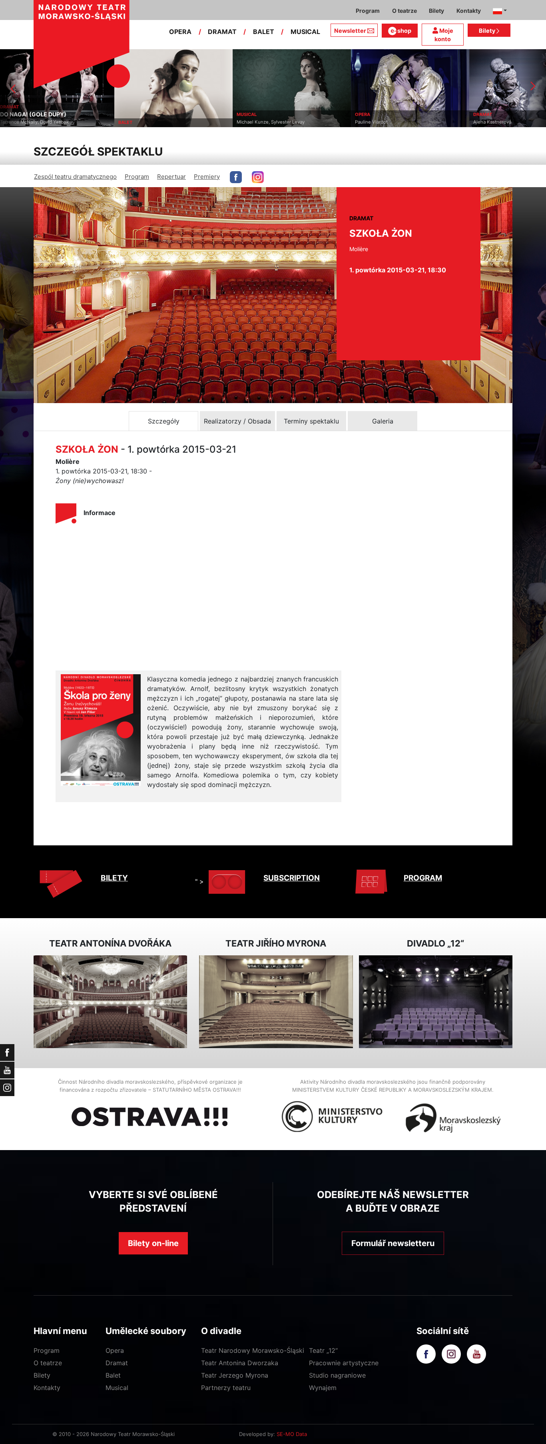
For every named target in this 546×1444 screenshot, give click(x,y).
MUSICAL (305, 32)
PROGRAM (423, 878)
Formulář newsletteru (392, 1243)
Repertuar (171, 176)
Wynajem (323, 1388)
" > (199, 881)
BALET (263, 32)
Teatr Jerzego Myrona (234, 1375)
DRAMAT (222, 32)
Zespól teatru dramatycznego (75, 176)
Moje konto (443, 35)
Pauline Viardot (257, 122)
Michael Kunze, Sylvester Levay (156, 122)
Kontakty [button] (468, 10)
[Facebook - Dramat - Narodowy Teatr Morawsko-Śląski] (236, 177)
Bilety (487, 30)
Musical (117, 1388)
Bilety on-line (153, 1243)
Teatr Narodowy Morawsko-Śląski (252, 1350)
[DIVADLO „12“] (435, 1002)
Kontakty (47, 1388)
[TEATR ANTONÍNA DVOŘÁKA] (110, 1002)
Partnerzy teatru (226, 1388)
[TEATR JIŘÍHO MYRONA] (276, 1002)
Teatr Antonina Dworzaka (239, 1363)
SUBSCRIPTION (291, 878)
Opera (115, 1350)
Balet (113, 1375)
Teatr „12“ (323, 1350)
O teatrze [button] (404, 10)
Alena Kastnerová (378, 122)
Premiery (207, 176)
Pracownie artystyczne (344, 1363)
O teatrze (48, 1363)
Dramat (117, 1363)
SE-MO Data (292, 1434)
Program (137, 176)
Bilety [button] (436, 10)
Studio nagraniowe (337, 1375)
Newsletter (350, 30)
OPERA (180, 32)
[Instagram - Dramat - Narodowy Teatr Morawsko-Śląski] (258, 177)
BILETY (114, 878)
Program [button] (368, 10)
